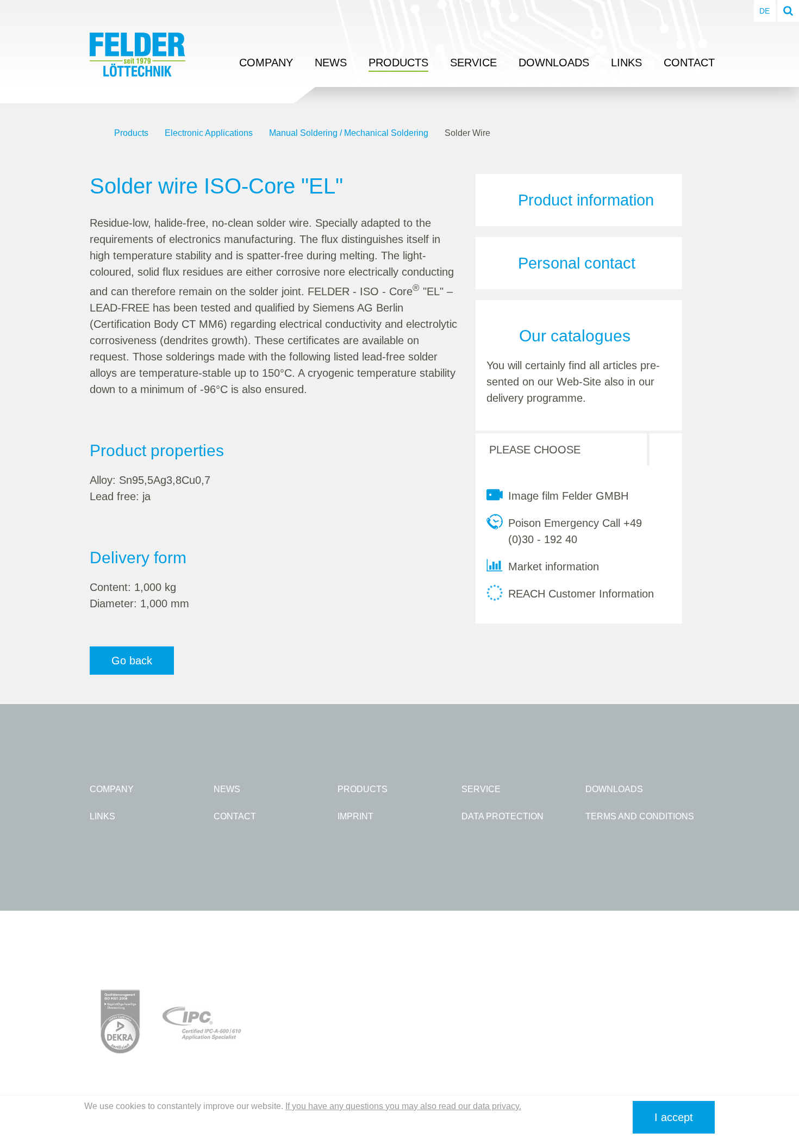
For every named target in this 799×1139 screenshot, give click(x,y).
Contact (689, 63)
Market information (553, 566)
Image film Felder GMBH (568, 496)
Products (398, 63)
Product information (586, 200)
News (331, 63)
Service (473, 63)
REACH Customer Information (581, 594)
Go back (131, 661)
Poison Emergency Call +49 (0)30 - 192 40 (575, 531)
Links (626, 63)
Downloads (554, 63)
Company (266, 63)
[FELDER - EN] (94, 133)
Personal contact (576, 263)
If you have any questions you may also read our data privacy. (403, 1106)
